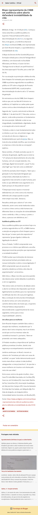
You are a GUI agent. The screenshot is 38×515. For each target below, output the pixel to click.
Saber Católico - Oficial (13, 3)
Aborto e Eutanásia (9, 411)
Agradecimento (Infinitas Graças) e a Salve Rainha (16, 439)
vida (16, 51)
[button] (3, 24)
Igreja (25, 139)
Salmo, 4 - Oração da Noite (9, 489)
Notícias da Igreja (22, 411)
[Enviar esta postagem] (3, 409)
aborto (19, 39)
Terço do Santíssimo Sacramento (11, 471)
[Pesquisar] (35, 3)
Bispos (7, 45)
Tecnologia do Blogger (20, 508)
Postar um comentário (10, 425)
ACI (26, 30)
